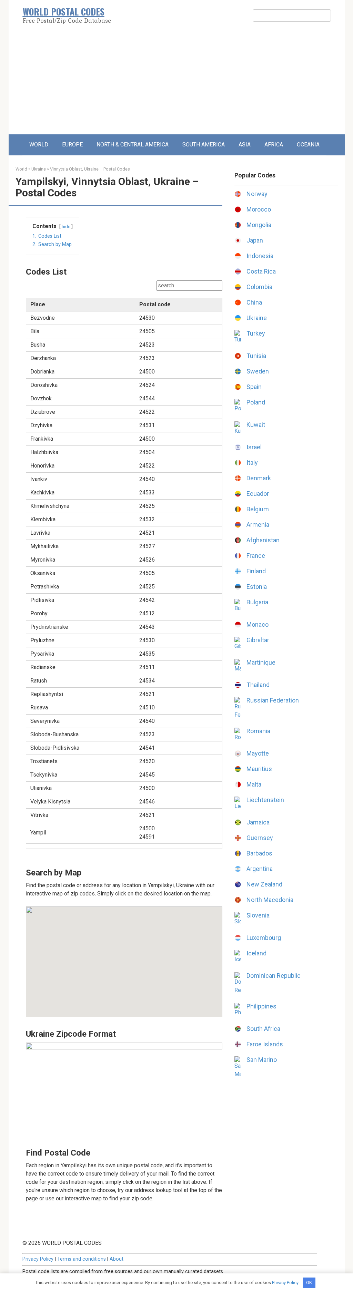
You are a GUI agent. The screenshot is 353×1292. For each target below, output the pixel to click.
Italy (252, 462)
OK (309, 1282)
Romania (258, 731)
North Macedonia (269, 899)
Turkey (255, 333)
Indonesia (259, 255)
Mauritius (259, 768)
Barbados (259, 853)
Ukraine (38, 169)
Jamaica (258, 822)
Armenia (257, 524)
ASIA (245, 144)
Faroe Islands (264, 1044)
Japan (254, 240)
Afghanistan (263, 540)
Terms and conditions (81, 1259)
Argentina (259, 868)
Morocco (258, 209)
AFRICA (273, 144)
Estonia (256, 586)
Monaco (257, 624)
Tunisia (256, 355)
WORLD (38, 144)
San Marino (261, 1059)
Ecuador (257, 493)
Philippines (261, 1006)
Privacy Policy (37, 1259)
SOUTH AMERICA (203, 144)
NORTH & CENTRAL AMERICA (133, 144)
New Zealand (264, 884)
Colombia (259, 286)
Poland (255, 402)
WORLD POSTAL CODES (63, 11)
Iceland (256, 953)
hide (66, 226)
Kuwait (255, 424)
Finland (256, 571)
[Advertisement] (177, 82)
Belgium (257, 509)
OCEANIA (308, 144)
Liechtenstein (265, 799)
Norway (257, 193)
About (116, 1259)
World (21, 169)
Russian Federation (272, 700)
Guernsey (259, 837)
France (255, 555)
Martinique (260, 662)
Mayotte (257, 753)
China (254, 302)
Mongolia (258, 224)
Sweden (257, 371)
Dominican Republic (273, 975)
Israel (254, 447)
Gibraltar (257, 640)
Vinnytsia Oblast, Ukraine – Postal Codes (90, 169)
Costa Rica (261, 271)
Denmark (258, 478)
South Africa (263, 1028)
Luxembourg (263, 937)
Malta (253, 784)
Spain (254, 386)
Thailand (258, 684)
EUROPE (72, 144)
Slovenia (258, 915)
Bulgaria (257, 602)
